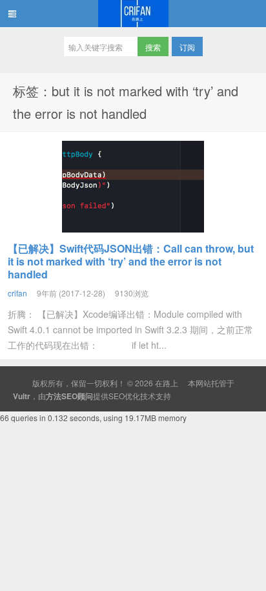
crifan (17, 292)
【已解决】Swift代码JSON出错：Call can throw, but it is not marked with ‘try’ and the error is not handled (131, 261)
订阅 (187, 46)
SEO (116, 395)
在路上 (133, 13)
